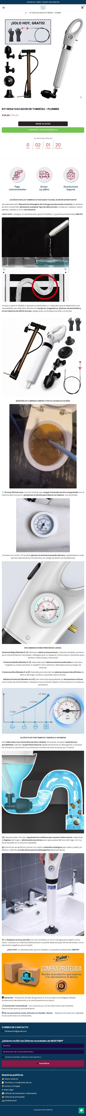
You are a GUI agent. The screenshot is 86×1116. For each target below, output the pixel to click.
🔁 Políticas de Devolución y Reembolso (19, 1093)
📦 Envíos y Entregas (11, 1086)
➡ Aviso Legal (7, 1089)
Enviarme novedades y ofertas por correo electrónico (23, 1057)
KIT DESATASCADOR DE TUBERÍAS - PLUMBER (45, 13)
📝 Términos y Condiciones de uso (17, 1082)
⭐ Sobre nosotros (10, 1079)
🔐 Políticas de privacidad (13, 1097)
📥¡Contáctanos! (9, 1100)
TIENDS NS (49, 1110)
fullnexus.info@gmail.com (14, 1031)
